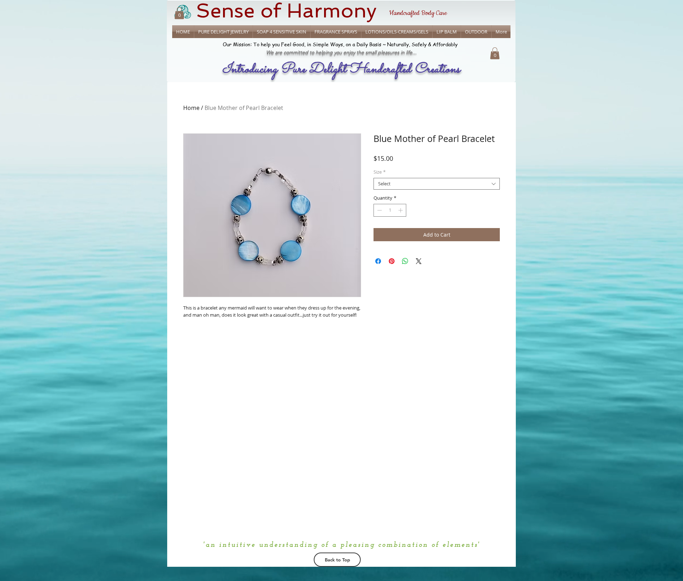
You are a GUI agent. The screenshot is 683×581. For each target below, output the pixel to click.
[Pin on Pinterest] (391, 261)
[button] (495, 53)
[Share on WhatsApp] (405, 261)
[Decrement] (379, 210)
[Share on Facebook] (378, 261)
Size (380, 172)
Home (191, 108)
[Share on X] (418, 261)
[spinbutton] (390, 210)
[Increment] (401, 210)
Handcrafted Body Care (418, 13)
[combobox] (437, 184)
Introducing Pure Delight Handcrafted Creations (341, 69)
